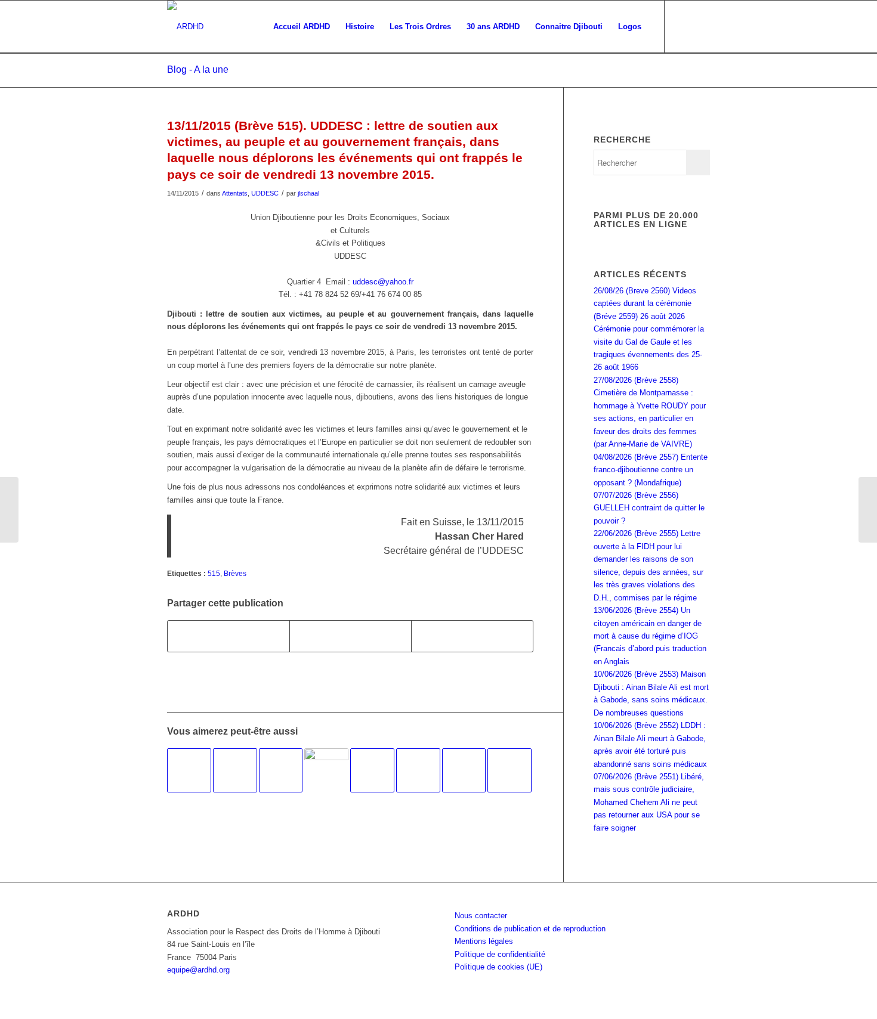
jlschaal (308, 193)
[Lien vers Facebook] (683, 26)
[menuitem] (301, 27)
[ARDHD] (185, 27)
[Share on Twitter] (472, 636)
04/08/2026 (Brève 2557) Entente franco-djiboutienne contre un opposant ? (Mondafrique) (651, 470)
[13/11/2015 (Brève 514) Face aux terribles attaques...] (9, 510)
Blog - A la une (197, 69)
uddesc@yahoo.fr (383, 281)
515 (214, 573)
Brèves (235, 573)
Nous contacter (481, 915)
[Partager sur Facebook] (228, 636)
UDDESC (265, 193)
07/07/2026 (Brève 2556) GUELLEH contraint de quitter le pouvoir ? (649, 508)
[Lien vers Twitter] (701, 26)
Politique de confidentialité (500, 954)
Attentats (235, 193)
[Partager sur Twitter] (350, 636)
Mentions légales (484, 941)
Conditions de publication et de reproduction (530, 928)
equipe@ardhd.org (198, 969)
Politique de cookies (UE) (498, 966)
